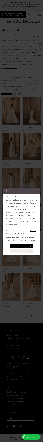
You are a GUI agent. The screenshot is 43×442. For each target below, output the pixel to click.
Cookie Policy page (28, 240)
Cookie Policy (20, 234)
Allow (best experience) (21, 246)
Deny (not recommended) (21, 251)
